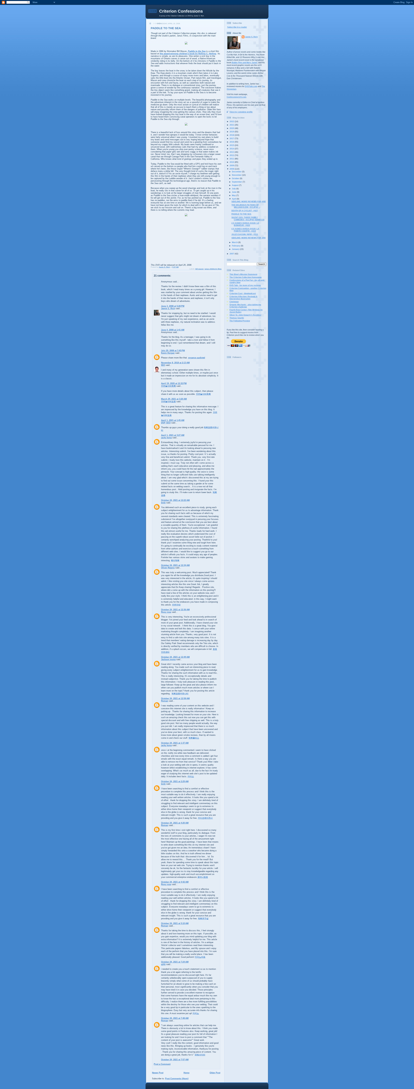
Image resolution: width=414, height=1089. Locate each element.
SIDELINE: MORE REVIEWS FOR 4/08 (248, 201)
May (234, 195)
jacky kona (166, 437)
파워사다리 (200, 1055)
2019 (232, 132)
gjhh (163, 964)
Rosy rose (166, 612)
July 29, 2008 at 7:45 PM (173, 350)
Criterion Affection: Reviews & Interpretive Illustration (243, 297)
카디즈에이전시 (205, 818)
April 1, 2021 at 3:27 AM (172, 435)
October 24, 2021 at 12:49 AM (175, 657)
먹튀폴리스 (194, 738)
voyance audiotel (196, 357)
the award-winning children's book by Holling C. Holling (188, 53)
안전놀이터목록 (168, 386)
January (236, 249)
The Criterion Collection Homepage (245, 277)
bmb (163, 502)
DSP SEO (166, 423)
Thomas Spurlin (236, 318)
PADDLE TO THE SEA (241, 214)
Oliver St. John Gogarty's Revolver (245, 315)
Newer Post (157, 1073)
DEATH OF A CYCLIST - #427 (244, 211)
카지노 (196, 1013)
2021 (232, 125)
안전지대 (176, 605)
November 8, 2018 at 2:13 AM (175, 362)
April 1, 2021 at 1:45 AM (172, 420)
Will (163, 365)
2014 (232, 149)
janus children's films (213, 269)
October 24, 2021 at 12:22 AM (175, 500)
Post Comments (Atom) (176, 1078)
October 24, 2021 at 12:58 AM (175, 698)
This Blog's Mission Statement (243, 274)
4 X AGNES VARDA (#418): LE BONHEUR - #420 (245, 224)
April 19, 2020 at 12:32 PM (174, 383)
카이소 (191, 776)
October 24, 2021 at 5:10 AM (175, 923)
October (236, 178)
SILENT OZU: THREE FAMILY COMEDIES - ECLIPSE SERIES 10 (247, 218)
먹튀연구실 (203, 918)
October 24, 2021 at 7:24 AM (175, 962)
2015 (232, 145)
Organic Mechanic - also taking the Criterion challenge (245, 306)
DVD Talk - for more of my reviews (245, 285)
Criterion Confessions (181, 11)
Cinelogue (234, 302)
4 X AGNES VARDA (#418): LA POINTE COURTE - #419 (245, 230)
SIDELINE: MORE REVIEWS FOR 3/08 (248, 238)
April (234, 199)
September (237, 182)
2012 (232, 155)
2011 (232, 159)
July (234, 189)
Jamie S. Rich (168, 308)
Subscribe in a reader (237, 27)
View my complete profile (241, 112)
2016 (232, 142)
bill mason (199, 269)
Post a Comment (162, 1064)
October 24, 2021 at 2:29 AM (175, 781)
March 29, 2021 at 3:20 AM (174, 399)
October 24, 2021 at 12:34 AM (175, 565)
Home (186, 1073)
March (235, 242)
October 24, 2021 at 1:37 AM (175, 743)
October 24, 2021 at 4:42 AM (175, 882)
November (237, 175)
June (234, 192)
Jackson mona (168, 659)
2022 (232, 121)
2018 (232, 135)
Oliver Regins (168, 568)
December (237, 172)
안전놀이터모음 (168, 401)
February (236, 246)
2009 (232, 165)
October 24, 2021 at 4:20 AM (175, 823)
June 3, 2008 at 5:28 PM (172, 306)
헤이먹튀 (175, 560)
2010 (232, 162)
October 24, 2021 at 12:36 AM (175, 609)
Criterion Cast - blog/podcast (242, 293)
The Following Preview (239, 321)
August (235, 185)
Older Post (215, 1073)
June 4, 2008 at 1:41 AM (172, 330)
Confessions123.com (236, 97)
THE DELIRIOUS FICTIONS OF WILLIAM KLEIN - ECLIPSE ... (245, 206)
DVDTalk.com (251, 86)
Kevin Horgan (168, 353)
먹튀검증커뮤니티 (180, 693)
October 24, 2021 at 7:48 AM (175, 1018)
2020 (232, 128)
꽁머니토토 (202, 877)
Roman (164, 701)
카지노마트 (200, 957)
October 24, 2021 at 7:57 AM (175, 1059)
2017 (232, 138)
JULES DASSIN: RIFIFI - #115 (244, 234)
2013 (232, 152)
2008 (232, 169)
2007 (232, 254)
